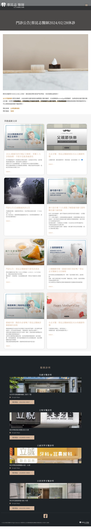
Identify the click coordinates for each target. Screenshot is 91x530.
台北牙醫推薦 (7, 98)
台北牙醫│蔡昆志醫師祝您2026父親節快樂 (67, 155)
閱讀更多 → (9, 171)
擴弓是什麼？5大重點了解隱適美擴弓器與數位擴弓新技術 (67, 209)
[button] (86, 5)
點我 (12, 111)
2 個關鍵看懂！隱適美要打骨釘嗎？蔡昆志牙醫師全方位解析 (66, 270)
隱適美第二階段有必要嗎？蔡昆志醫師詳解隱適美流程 (23, 323)
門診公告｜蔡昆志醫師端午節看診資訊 (22, 268)
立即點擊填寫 (14, 108)
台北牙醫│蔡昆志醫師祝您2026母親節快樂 (67, 323)
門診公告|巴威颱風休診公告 (18, 207)
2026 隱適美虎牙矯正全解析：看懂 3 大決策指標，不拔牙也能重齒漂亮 (23, 155)
